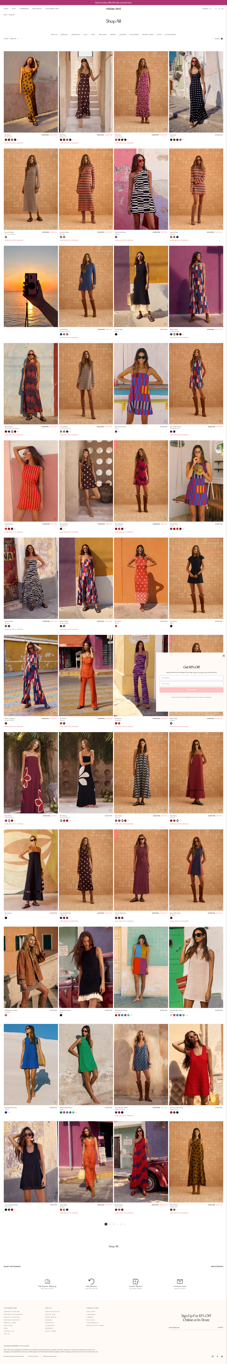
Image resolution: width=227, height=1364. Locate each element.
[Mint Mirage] (128, 1015)
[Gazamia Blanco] (174, 334)
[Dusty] (64, 918)
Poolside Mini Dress (121, 1011)
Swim (159, 34)
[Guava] (116, 626)
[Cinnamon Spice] (5, 237)
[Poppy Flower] (119, 1112)
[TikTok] (222, 1356)
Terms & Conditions (49, 1356)
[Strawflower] (9, 529)
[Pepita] (15, 140)
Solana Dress (9, 622)
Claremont (50, 1325)
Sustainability (92, 1323)
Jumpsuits (75, 34)
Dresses (64, 34)
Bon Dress (118, 622)
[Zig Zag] (61, 237)
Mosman (48, 1320)
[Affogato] (119, 1210)
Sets (85, 34)
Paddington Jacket (11, 1011)
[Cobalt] (5, 1112)
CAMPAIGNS (24, 8)
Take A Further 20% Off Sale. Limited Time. (113, 2)
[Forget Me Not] (171, 334)
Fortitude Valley (52, 1311)
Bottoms (103, 34)
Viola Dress (173, 622)
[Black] (116, 334)
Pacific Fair (50, 1314)
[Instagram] (212, 1356)
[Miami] (67, 1210)
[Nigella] (171, 723)
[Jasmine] (116, 820)
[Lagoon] (122, 1015)
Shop (6, 8)
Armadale (49, 1328)
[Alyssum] (64, 1210)
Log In (6, 1334)
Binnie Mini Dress (175, 428)
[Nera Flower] (122, 1112)
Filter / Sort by (10, 39)
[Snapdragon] (12, 140)
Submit (220, 1327)
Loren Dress (63, 1206)
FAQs (6, 1328)
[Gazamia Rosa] (5, 820)
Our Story (91, 1311)
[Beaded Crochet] (177, 237)
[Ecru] (171, 1015)
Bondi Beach (50, 1317)
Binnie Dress (174, 330)
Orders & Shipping (12, 1311)
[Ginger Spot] (5, 140)
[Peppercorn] (9, 140)
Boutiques (37, 8)
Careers (89, 1317)
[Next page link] (125, 1224)
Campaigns (91, 1314)
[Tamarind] (116, 1015)
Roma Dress (173, 719)
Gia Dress (8, 136)
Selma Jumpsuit (10, 719)
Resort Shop (147, 34)
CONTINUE (191, 690)
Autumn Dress (10, 233)
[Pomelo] (116, 237)
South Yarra (50, 1331)
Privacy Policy (33, 1356)
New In (54, 34)
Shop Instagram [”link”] (12, 1266)
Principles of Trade (95, 1325)
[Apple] (61, 1112)
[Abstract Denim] (116, 1112)
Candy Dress (9, 525)
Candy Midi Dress (65, 914)
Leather (122, 34)
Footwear (134, 34)
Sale (14, 8)
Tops (93, 34)
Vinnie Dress (119, 330)
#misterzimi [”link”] (217, 1266)
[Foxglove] (180, 334)
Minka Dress (119, 1206)
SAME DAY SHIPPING (12, 1317)
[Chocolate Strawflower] (177, 334)
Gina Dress (9, 817)
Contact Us (9, 1331)
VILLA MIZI (90, 1320)
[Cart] (222, 8)
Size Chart (8, 1325)
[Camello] (5, 1015)
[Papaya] (5, 529)
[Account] (219, 8)
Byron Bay (49, 1323)
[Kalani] (119, 1015)
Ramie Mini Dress (120, 428)
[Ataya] (116, 431)
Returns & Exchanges (13, 1314)
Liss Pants (63, 719)
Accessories (170, 34)
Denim (113, 34)
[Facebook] (217, 1356)
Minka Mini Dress (120, 233)
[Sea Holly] (64, 723)
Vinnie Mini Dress (65, 1011)
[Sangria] (12, 820)
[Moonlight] (125, 1015)
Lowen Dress (174, 233)
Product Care (10, 1323)
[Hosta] (67, 918)
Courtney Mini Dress (121, 1108)
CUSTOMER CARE (52, 8)
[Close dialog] (223, 655)
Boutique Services (12, 1320)
